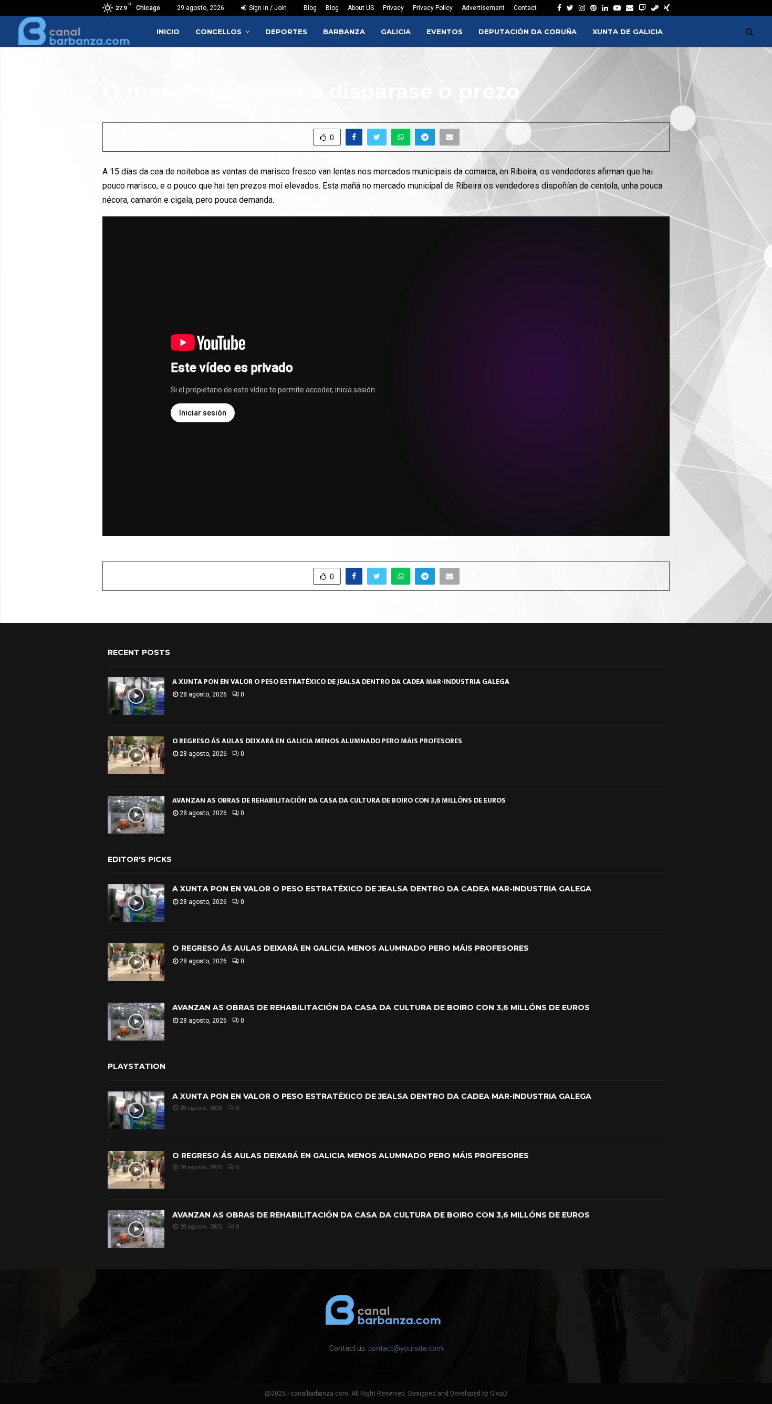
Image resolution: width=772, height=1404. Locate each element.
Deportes (286, 31)
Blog (310, 8)
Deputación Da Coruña (527, 31)
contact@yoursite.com (405, 1348)
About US (361, 8)
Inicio (168, 31)
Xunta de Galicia (627, 31)
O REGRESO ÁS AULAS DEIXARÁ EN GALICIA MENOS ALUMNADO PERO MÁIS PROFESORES (317, 741)
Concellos (218, 31)
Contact (525, 8)
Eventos (444, 31)
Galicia (396, 31)
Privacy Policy (433, 8)
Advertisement (483, 8)
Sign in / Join (267, 8)
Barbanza (344, 31)
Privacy (393, 8)
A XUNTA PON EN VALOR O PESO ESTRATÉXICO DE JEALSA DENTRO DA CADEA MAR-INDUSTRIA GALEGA (340, 681)
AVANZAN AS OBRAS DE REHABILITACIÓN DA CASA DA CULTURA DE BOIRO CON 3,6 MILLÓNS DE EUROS (339, 800)
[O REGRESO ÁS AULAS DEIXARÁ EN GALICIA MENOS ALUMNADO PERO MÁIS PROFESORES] (136, 755)
